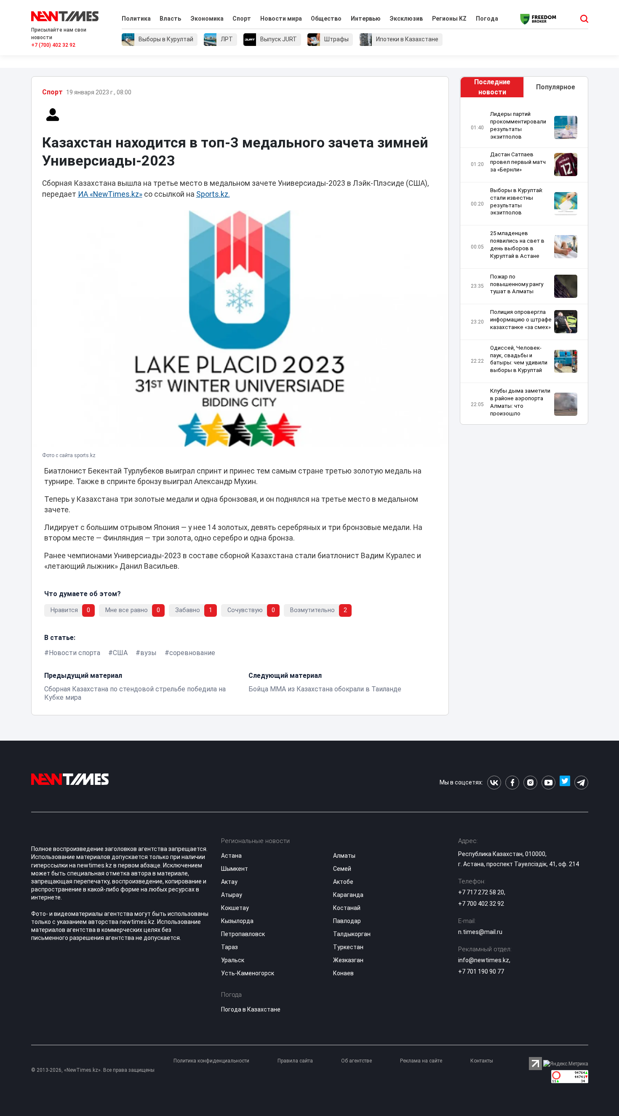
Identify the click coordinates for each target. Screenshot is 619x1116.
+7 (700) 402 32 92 (53, 45)
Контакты (481, 1061)
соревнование (192, 653)
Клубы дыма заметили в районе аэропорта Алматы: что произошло (520, 402)
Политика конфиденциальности (211, 1061)
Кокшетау (235, 908)
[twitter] (565, 782)
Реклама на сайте (421, 1061)
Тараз (229, 947)
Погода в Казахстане (250, 1009)
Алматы (344, 855)
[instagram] (530, 782)
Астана (231, 855)
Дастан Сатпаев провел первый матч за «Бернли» (518, 162)
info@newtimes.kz (483, 960)
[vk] (494, 782)
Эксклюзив (406, 18)
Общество (326, 18)
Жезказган (348, 960)
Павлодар (347, 921)
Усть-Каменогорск (247, 973)
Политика (136, 18)
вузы (148, 653)
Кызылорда (237, 921)
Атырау (231, 894)
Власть (170, 18)
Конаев (343, 973)
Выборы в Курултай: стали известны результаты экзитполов (516, 201)
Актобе (343, 881)
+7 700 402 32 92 (481, 903)
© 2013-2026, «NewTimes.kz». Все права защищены (93, 1070)
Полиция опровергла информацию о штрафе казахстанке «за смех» (521, 319)
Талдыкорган (352, 934)
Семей (342, 868)
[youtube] (548, 782)
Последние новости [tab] (492, 87)
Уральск (232, 960)
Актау (229, 881)
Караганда (348, 894)
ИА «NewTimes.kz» (110, 194)
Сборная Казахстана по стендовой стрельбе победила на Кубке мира (135, 693)
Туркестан (348, 947)
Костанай (346, 908)
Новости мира (281, 18)
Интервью (366, 18)
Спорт (241, 18)
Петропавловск (243, 934)
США (120, 653)
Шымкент (234, 868)
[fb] (512, 782)
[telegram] (581, 782)
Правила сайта (295, 1061)
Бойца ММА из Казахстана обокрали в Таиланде (324, 689)
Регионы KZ (449, 18)
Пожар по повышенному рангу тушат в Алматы (516, 284)
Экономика (207, 18)
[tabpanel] (523, 263)
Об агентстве (356, 1061)
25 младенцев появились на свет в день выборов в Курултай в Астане (517, 244)
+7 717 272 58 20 (481, 892)
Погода (487, 18)
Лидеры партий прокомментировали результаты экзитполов (518, 125)
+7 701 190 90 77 (481, 971)
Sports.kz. (213, 194)
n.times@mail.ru (480, 932)
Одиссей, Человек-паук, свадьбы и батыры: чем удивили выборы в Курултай (518, 359)
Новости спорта (74, 653)
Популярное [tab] (555, 87)
